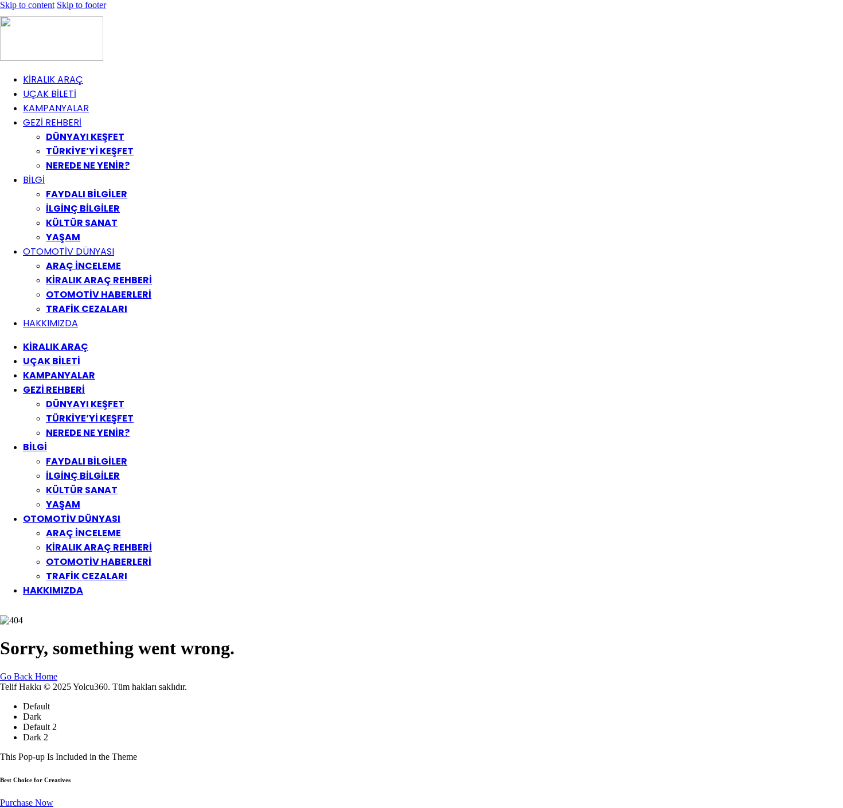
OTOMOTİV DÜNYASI (68, 251)
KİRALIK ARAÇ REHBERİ (99, 280)
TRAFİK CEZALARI (86, 308)
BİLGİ (34, 179)
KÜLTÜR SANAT (82, 222)
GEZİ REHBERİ (52, 122)
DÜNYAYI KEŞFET (85, 136)
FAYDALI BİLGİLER (86, 194)
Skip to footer (81, 5)
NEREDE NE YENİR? (88, 165)
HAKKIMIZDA (50, 323)
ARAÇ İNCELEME (83, 265)
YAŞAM (63, 237)
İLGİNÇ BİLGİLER (83, 208)
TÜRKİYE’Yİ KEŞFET (90, 151)
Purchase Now (26, 802)
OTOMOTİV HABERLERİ (98, 294)
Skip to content (27, 5)
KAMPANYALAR (56, 108)
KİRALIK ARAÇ (53, 79)
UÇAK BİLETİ (49, 93)
